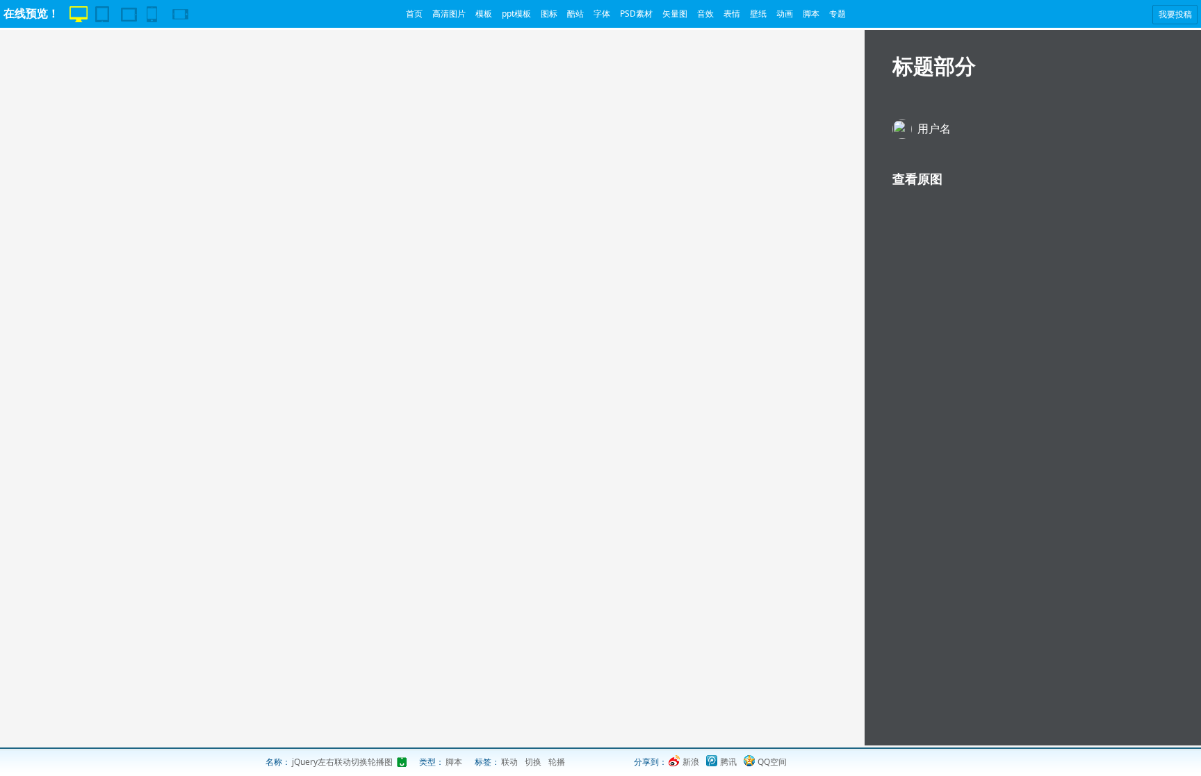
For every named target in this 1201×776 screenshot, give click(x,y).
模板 (483, 13)
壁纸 (758, 13)
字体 (602, 13)
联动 (509, 762)
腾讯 (728, 762)
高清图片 (449, 13)
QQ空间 (772, 762)
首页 (414, 13)
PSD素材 (636, 13)
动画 (784, 13)
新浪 (691, 762)
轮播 (556, 762)
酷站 (575, 13)
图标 (549, 13)
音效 (705, 13)
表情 (732, 13)
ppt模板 (516, 13)
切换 (533, 762)
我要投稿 (1175, 14)
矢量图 (674, 13)
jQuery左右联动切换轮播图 (342, 762)
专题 (837, 13)
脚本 (811, 13)
